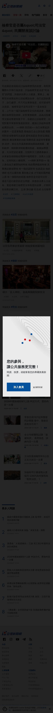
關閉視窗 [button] (39, 387)
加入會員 (19, 387)
